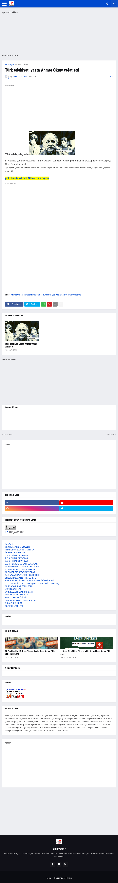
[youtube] (86, 502)
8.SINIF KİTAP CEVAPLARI (16, 561)
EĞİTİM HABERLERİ (14, 606)
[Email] (55, 304)
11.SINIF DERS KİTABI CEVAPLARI (20, 569)
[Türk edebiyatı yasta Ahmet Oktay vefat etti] (22, 331)
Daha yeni (8, 434)
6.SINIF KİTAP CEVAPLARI (16, 555)
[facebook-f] (32, 502)
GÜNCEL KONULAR (13, 603)
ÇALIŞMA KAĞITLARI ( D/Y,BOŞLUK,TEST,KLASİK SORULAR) (32, 583)
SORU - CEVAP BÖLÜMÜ (15, 597)
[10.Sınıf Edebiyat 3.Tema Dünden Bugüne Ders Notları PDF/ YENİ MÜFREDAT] (31, 643)
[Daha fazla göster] (60, 304)
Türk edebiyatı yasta (33, 295)
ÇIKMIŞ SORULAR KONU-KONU (19, 586)
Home (48, 878)
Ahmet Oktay (22, 64)
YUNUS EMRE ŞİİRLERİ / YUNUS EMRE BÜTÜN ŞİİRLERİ (29, 580)
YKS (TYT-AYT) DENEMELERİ (17, 547)
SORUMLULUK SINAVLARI (16, 595)
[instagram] (32, 508)
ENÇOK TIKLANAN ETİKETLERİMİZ (20, 578)
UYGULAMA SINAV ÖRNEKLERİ (19, 592)
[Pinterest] (49, 304)
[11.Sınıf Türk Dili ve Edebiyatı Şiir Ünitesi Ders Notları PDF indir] (86, 643)
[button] (4, 3)
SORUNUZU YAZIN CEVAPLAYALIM (20, 600)
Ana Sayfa (9, 64)
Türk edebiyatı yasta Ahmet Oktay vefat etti (62, 295)
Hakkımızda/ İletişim (63, 878)
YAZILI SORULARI (13, 589)
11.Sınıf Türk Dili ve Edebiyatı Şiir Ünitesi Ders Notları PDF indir (85, 652)
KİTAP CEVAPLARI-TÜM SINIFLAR (20, 550)
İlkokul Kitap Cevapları (15, 552)
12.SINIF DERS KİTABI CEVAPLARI (20, 572)
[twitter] (86, 508)
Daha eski (110, 434)
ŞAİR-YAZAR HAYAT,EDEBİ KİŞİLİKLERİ (22, 575)
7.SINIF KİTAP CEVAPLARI (16, 558)
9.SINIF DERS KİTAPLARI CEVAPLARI (21, 564)
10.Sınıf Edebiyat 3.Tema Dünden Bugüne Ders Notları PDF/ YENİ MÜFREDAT (30, 652)
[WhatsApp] (43, 304)
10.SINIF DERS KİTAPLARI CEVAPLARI (22, 566)
